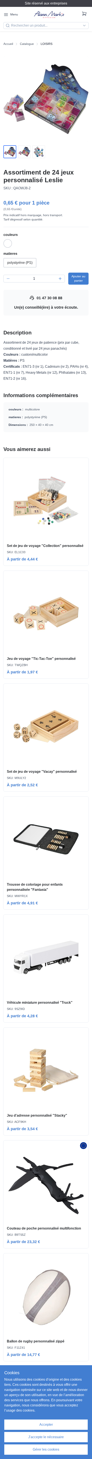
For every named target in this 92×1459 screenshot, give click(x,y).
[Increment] (60, 278)
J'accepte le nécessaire (46, 1437)
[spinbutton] (34, 278)
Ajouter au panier (78, 278)
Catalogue (27, 44)
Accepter (46, 1424)
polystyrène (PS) (20, 262)
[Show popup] (85, 25)
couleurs (10, 235)
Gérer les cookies (46, 1449)
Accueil (8, 44)
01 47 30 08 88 (49, 298)
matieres (10, 253)
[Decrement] (8, 278)
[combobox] (46, 25)
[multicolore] (7, 243)
